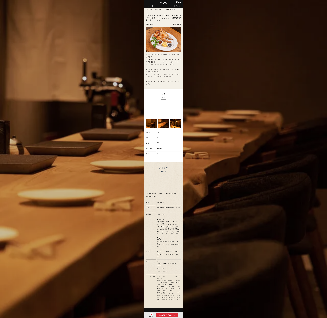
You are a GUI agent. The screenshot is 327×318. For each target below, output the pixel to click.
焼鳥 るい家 (149, 9)
